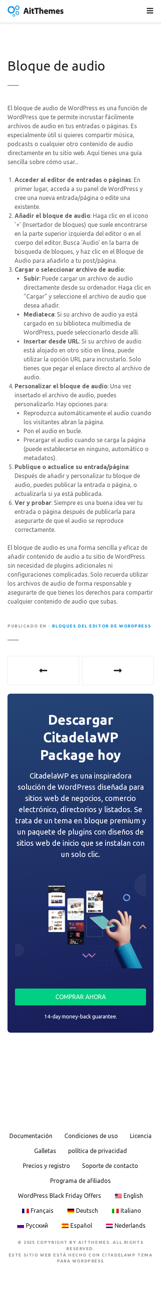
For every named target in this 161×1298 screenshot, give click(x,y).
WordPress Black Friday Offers (59, 1195)
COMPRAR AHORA (80, 996)
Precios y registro (46, 1165)
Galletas (45, 1150)
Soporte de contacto (110, 1165)
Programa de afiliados (80, 1180)
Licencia (141, 1135)
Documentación (30, 1135)
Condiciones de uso (91, 1135)
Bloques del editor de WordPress (101, 626)
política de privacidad (97, 1150)
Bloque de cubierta (118, 670)
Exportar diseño (43, 670)
